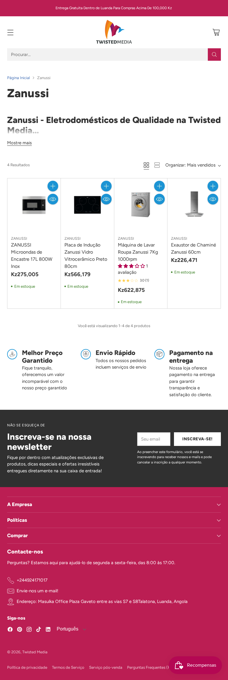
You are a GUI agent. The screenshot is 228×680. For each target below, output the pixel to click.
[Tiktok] (38, 630)
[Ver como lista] (157, 165)
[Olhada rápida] (53, 199)
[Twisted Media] (114, 32)
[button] (132, 266)
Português (67, 628)
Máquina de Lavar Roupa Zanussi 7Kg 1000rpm (138, 252)
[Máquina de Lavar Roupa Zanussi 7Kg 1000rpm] (140, 204)
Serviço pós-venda (105, 667)
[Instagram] (29, 630)
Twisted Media (35, 651)
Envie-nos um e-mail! (37, 590)
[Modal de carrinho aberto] (216, 32)
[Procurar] (214, 54)
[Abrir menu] (10, 32)
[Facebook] (10, 630)
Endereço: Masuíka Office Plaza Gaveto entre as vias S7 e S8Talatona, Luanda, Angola (102, 601)
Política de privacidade (27, 667)
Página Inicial (18, 77)
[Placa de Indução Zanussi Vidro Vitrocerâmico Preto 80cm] (87, 204)
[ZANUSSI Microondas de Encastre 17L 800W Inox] (34, 204)
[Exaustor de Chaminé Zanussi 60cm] (194, 204)
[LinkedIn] (48, 630)
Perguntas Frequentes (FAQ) (152, 667)
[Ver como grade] (146, 165)
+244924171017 (32, 580)
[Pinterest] (19, 630)
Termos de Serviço (68, 667)
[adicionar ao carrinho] (53, 186)
